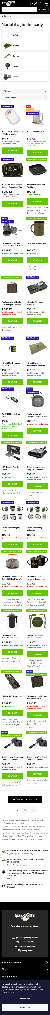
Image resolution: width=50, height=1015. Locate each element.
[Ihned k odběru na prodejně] (37, 170)
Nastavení (25, 998)
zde (12, 992)
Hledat (42, 9)
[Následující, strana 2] (25, 810)
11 (33, 810)
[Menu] (46, 3)
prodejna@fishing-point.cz (27, 937)
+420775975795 (27, 942)
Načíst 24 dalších (23, 799)
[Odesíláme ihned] (12, 116)
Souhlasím (25, 1007)
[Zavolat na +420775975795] (31, 3)
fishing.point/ (27, 950)
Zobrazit (12, 150)
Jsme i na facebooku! (27, 946)
